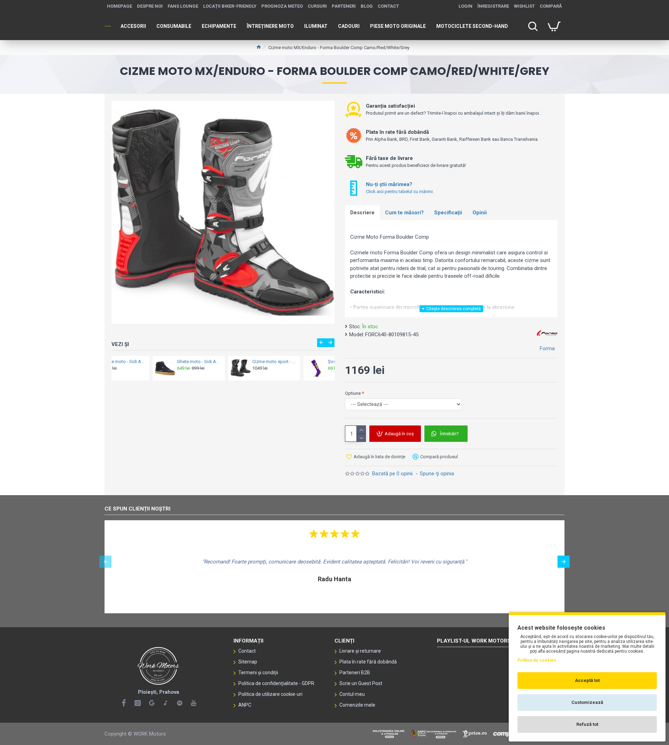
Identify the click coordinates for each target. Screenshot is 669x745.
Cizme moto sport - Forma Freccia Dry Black (233, 361)
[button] (321, 342)
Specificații (448, 212)
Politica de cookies (536, 660)
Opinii (479, 212)
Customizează (587, 702)
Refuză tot (587, 724)
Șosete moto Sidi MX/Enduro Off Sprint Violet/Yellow (308, 361)
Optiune (353, 393)
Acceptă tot (587, 680)
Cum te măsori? (404, 212)
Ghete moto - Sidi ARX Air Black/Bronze (157, 361)
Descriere (362, 212)
